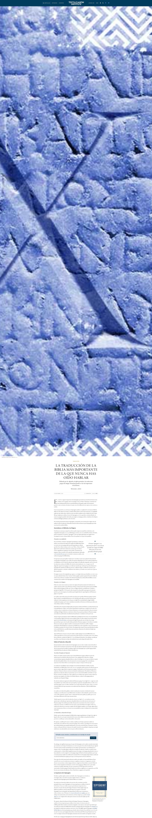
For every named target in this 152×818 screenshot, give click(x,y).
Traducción (76, 461)
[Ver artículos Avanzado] (97, 493)
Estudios (54, 3)
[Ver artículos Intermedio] (96, 493)
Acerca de (91, 3)
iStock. (16, 457)
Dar (97, 3)
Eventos (61, 3)
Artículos (47, 3)
